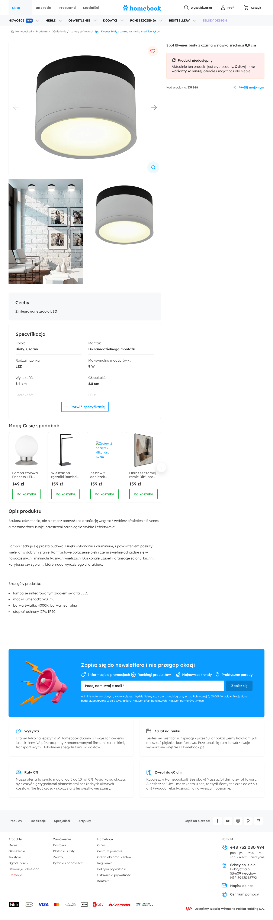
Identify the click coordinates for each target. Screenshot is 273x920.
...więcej (199, 700)
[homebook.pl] (142, 7)
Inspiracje (43, 8)
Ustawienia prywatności (114, 875)
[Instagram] (238, 821)
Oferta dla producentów (114, 857)
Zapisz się (239, 686)
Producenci (67, 8)
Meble (13, 845)
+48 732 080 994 (247, 847)
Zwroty (58, 857)
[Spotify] (258, 821)
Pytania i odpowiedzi (68, 863)
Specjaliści (91, 8)
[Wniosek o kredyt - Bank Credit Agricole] (145, 904)
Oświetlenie (17, 851)
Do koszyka (26, 494)
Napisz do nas (241, 886)
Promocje (15, 875)
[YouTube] (228, 821)
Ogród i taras (18, 863)
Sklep (16, 8)
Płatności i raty (64, 851)
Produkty (15, 821)
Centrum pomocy (244, 894)
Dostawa (59, 845)
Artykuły (84, 821)
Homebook (105, 839)
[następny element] (161, 467)
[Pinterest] (248, 821)
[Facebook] (217, 821)
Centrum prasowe (109, 851)
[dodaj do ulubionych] (153, 51)
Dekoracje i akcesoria (24, 869)
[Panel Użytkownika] (228, 7)
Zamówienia (62, 839)
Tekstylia (15, 857)
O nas (101, 845)
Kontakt (103, 881)
